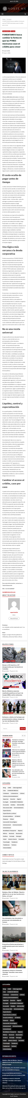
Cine (4, 790)
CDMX (9, 787)
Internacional (7, 660)
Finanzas (5, 819)
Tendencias (6, 845)
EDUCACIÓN (20, 805)
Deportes (5, 799)
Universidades (7, 848)
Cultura (22, 793)
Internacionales (17, 825)
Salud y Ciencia (12, 839)
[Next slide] (25, 736)
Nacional (6, 713)
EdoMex (13, 805)
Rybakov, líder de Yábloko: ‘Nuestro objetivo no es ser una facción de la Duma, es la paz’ (6, 763)
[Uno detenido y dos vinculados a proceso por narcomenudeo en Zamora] (14, 908)
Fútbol (12, 819)
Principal (18, 836)
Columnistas (14, 793)
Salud (17, 686)
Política (5, 836)
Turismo (14, 845)
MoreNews (23, 1094)
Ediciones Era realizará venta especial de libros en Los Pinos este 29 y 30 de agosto (6, 753)
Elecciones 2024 (7, 807)
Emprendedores (6, 31)
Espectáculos (7, 810)
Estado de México (8, 816)
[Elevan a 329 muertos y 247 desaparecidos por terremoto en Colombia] (14, 655)
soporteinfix (7, 50)
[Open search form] (25, 13)
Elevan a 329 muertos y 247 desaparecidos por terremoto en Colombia (12, 667)
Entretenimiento (18, 807)
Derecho (12, 799)
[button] (2, 14)
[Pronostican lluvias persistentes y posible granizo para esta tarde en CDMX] (14, 934)
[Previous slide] (23, 736)
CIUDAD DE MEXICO (13, 790)
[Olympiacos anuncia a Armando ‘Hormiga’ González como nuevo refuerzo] (14, 960)
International (7, 827)
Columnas (6, 793)
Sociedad (21, 839)
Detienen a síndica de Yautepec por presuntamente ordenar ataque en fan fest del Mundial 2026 (13, 719)
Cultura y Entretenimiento (10, 796)
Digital (19, 799)
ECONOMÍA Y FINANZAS (16, 802)
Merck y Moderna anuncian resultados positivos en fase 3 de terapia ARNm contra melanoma (12, 693)
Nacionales (19, 833)
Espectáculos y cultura (9, 813)
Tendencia (14, 842)
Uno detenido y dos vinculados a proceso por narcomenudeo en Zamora (6, 773)
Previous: (13, 627)
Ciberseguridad (17, 787)
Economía (6, 805)
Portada (13, 31)
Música (5, 833)
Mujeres (20, 830)
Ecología (5, 802)
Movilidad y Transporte (9, 830)
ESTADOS (17, 816)
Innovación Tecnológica (10, 822)
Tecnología (6, 842)
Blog (4, 787)
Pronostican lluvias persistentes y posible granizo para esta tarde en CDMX (13, 946)
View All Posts (14, 618)
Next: (12, 635)
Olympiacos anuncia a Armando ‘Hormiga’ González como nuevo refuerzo (6, 743)
